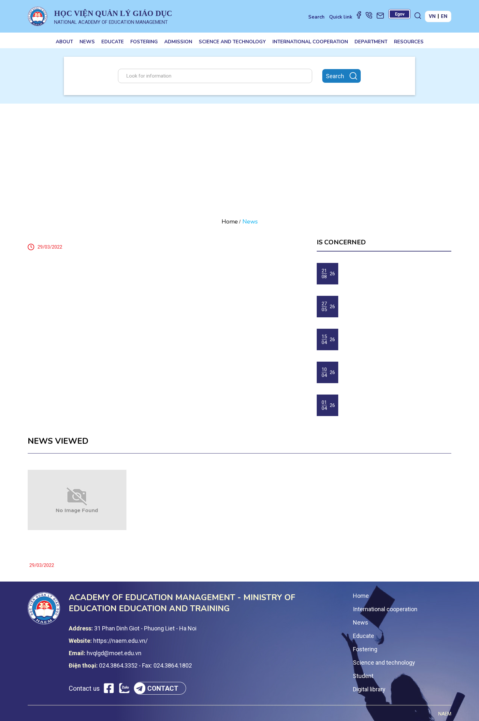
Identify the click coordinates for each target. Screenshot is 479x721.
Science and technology (232, 41)
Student (363, 675)
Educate (112, 41)
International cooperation (310, 41)
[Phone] (369, 15)
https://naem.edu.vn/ (120, 640)
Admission (178, 41)
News (87, 41)
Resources (409, 41)
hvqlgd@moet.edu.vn (114, 653)
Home (230, 221)
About (64, 41)
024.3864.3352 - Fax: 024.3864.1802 (145, 665)
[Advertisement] (239, 152)
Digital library (369, 689)
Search (316, 17)
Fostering (144, 41)
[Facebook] (359, 15)
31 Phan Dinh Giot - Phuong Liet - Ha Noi (145, 628)
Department (371, 41)
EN (444, 16)
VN (432, 16)
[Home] (37, 16)
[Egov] (399, 14)
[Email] (380, 15)
